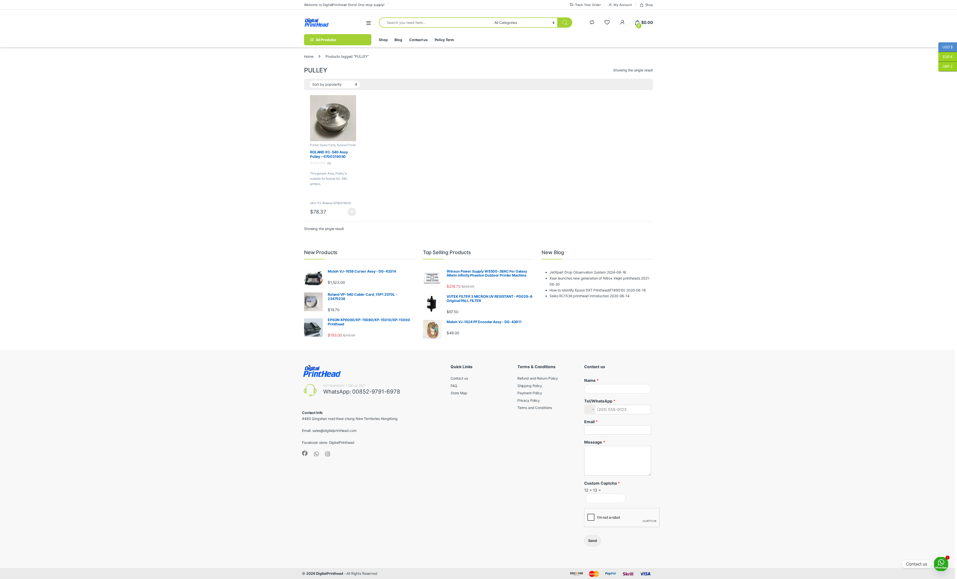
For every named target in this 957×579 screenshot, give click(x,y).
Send (592, 540)
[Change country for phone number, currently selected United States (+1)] (589, 409)
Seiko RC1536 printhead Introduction (579, 296)
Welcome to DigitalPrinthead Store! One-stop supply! (344, 5)
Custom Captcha (602, 483)
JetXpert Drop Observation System (578, 272)
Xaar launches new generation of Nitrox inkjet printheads (595, 278)
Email (591, 421)
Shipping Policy (529, 386)
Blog (398, 40)
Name (591, 380)
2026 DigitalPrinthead (324, 573)
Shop (649, 5)
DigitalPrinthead (341, 442)
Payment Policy (529, 393)
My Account (623, 5)
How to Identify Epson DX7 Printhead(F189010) (587, 290)
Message (594, 442)
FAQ (454, 386)
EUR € (945, 57)
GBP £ (945, 66)
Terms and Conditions (534, 407)
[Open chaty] (941, 564)
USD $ (945, 47)
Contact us (418, 40)
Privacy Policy (528, 400)
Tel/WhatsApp (599, 401)
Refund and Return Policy (537, 378)
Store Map (459, 393)
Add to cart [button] (352, 212)
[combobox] (435, 22)
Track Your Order (588, 5)
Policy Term (444, 40)
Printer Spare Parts (322, 145)
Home (308, 56)
